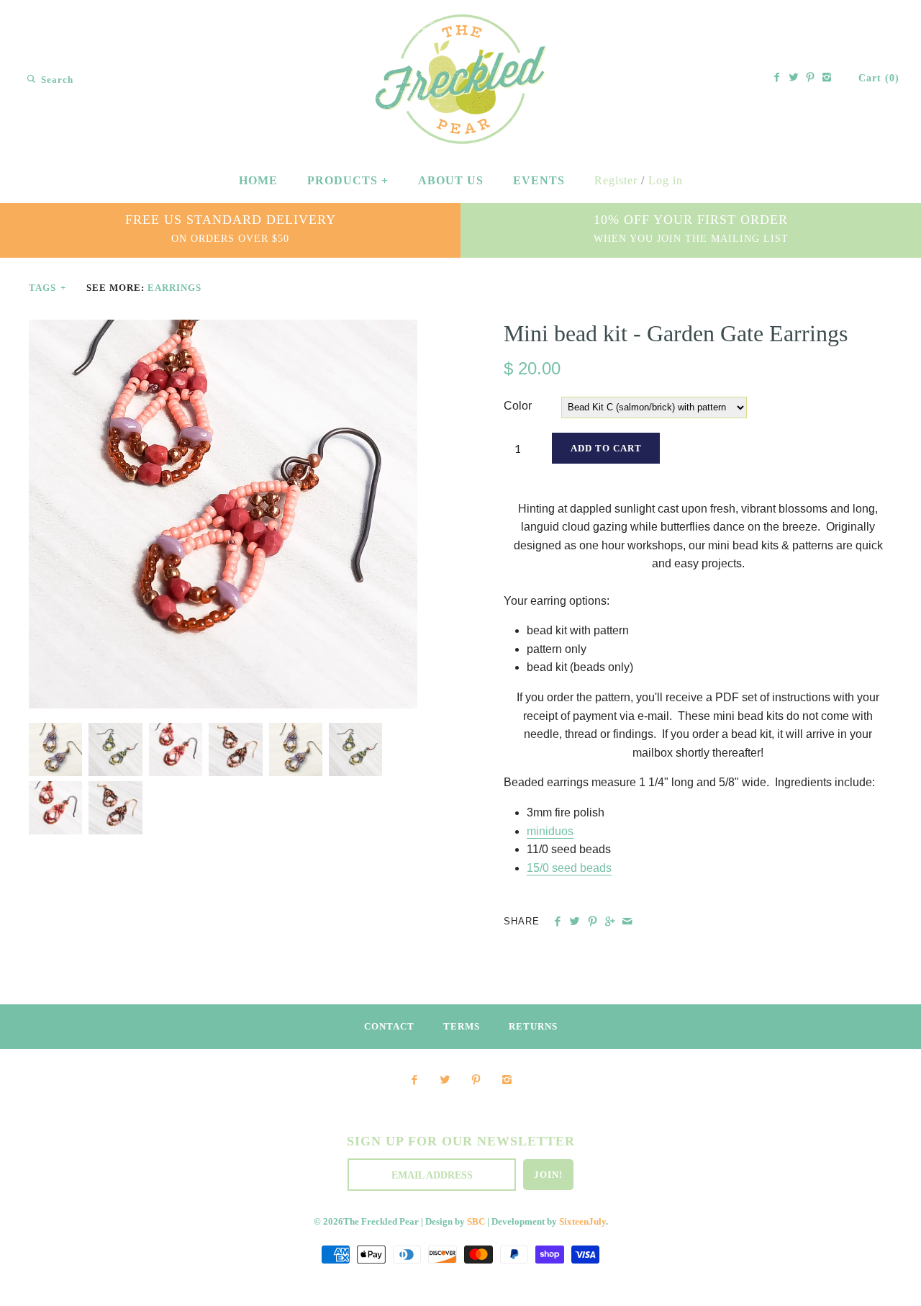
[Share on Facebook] (557, 922)
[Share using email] (627, 922)
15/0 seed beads (569, 868)
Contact (389, 1027)
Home (258, 180)
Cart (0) (878, 78)
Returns (533, 1027)
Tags (47, 288)
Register (616, 180)
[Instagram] (826, 78)
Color (518, 406)
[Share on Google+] (610, 922)
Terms (461, 1027)
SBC (476, 1222)
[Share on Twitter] (574, 922)
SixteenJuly (582, 1222)
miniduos (550, 831)
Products (348, 180)
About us (451, 180)
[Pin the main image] (592, 922)
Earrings (174, 288)
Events (539, 180)
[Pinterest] (810, 78)
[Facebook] (777, 78)
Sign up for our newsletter (461, 1141)
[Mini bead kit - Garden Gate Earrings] (223, 329)
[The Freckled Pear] (461, 24)
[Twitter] (793, 78)
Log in (665, 180)
